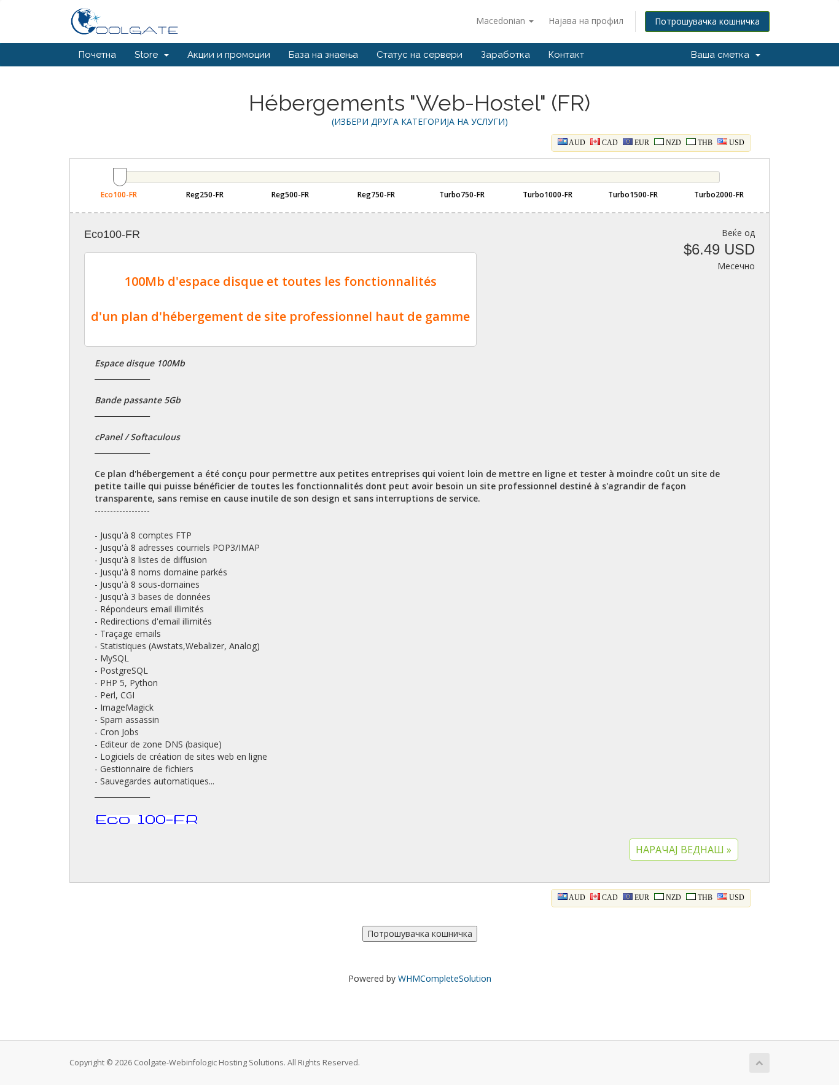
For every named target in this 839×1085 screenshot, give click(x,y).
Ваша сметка (722, 54)
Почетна (97, 54)
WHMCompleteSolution (444, 978)
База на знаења (323, 54)
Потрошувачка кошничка (707, 21)
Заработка (505, 54)
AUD (576, 142)
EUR (641, 142)
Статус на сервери (419, 54)
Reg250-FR (205, 194)
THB (704, 142)
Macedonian (502, 20)
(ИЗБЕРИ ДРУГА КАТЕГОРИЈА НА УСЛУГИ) (420, 121)
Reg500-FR (290, 194)
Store (149, 54)
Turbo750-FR (462, 194)
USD (735, 142)
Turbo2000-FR (719, 194)
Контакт (566, 54)
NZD (672, 142)
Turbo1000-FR (547, 194)
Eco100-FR (119, 194)
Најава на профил (585, 20)
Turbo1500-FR (633, 194)
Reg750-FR (376, 194)
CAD (609, 142)
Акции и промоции (228, 54)
